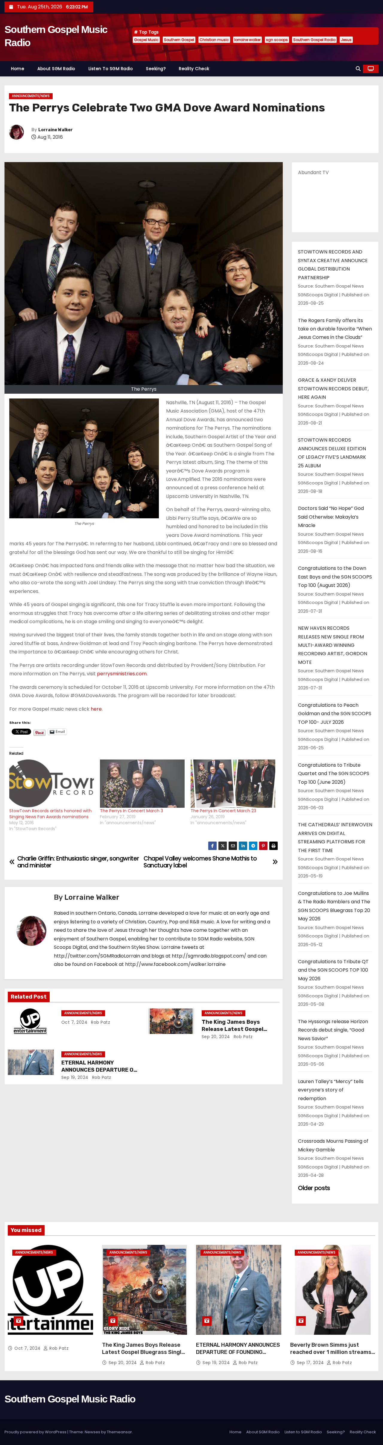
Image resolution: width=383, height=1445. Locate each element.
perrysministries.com (122, 673)
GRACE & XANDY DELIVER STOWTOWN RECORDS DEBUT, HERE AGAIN (333, 389)
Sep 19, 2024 (75, 1077)
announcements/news (31, 96)
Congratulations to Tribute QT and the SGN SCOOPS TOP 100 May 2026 (333, 970)
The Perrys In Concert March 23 (223, 811)
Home (17, 69)
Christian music (214, 39)
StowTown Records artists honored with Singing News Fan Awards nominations (50, 814)
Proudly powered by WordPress (35, 1432)
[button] (358, 68)
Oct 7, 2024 (74, 1022)
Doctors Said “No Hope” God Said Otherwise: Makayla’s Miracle (331, 517)
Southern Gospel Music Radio (69, 1399)
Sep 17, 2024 (311, 1363)
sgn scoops (277, 39)
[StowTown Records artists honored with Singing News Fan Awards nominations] (51, 784)
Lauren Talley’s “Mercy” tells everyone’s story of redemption (331, 1090)
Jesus (346, 39)
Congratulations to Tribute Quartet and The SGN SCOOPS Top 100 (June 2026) (333, 774)
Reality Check (194, 69)
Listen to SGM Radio (111, 69)
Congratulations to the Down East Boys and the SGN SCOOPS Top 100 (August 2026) (335, 577)
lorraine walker (247, 39)
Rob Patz (100, 1022)
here (96, 709)
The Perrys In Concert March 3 (131, 811)
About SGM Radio (56, 69)
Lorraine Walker (55, 129)
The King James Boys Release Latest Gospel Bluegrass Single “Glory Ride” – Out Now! (143, 1352)
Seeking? (156, 69)
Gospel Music (146, 39)
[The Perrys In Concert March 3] (142, 784)
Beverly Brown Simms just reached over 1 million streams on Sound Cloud (330, 1352)
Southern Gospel (179, 39)
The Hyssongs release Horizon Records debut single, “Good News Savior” (333, 1030)
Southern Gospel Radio (314, 39)
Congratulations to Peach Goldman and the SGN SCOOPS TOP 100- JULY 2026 (334, 714)
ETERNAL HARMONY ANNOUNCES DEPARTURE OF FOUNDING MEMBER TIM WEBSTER (238, 1352)
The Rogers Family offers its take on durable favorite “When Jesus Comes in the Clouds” (335, 329)
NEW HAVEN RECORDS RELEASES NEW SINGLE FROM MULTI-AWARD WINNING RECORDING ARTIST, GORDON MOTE (332, 645)
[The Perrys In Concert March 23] (233, 784)
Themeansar (119, 1432)
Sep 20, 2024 (216, 1037)
